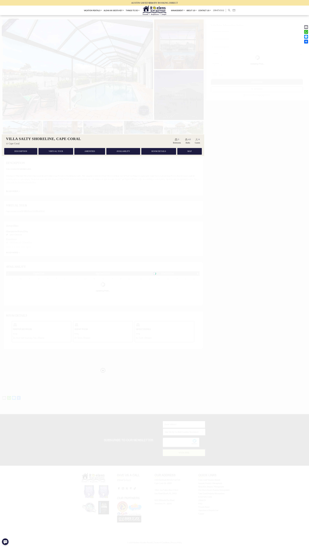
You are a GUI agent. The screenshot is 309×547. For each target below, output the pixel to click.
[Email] (306, 27)
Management (177, 10)
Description (20, 151)
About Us (190, 10)
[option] (154, 2)
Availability (123, 151)
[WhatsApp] (306, 31)
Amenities (89, 151)
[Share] (306, 41)
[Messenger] (306, 36)
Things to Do (132, 10)
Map (189, 151)
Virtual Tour (56, 151)
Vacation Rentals (92, 10)
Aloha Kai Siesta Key (113, 10)
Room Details (158, 151)
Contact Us (203, 10)
